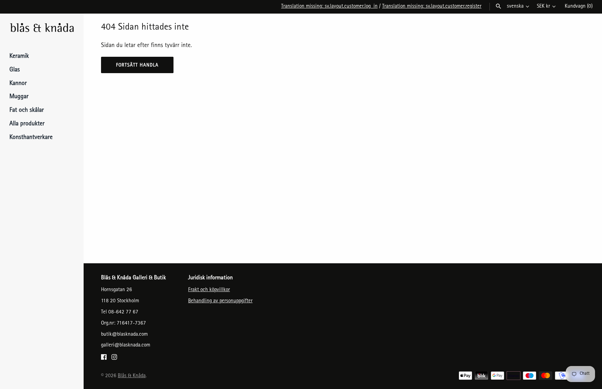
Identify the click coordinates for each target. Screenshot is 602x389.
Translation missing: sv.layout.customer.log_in (329, 6)
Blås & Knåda (132, 376)
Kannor (18, 84)
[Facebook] (104, 359)
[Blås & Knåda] (42, 28)
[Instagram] (114, 359)
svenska (515, 6)
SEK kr (543, 6)
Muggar (19, 97)
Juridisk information (210, 278)
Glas (14, 70)
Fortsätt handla (137, 65)
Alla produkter (27, 124)
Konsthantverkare (31, 138)
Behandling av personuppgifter (220, 301)
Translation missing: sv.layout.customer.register (431, 6)
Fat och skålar (26, 111)
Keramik (19, 57)
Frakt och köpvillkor (209, 290)
